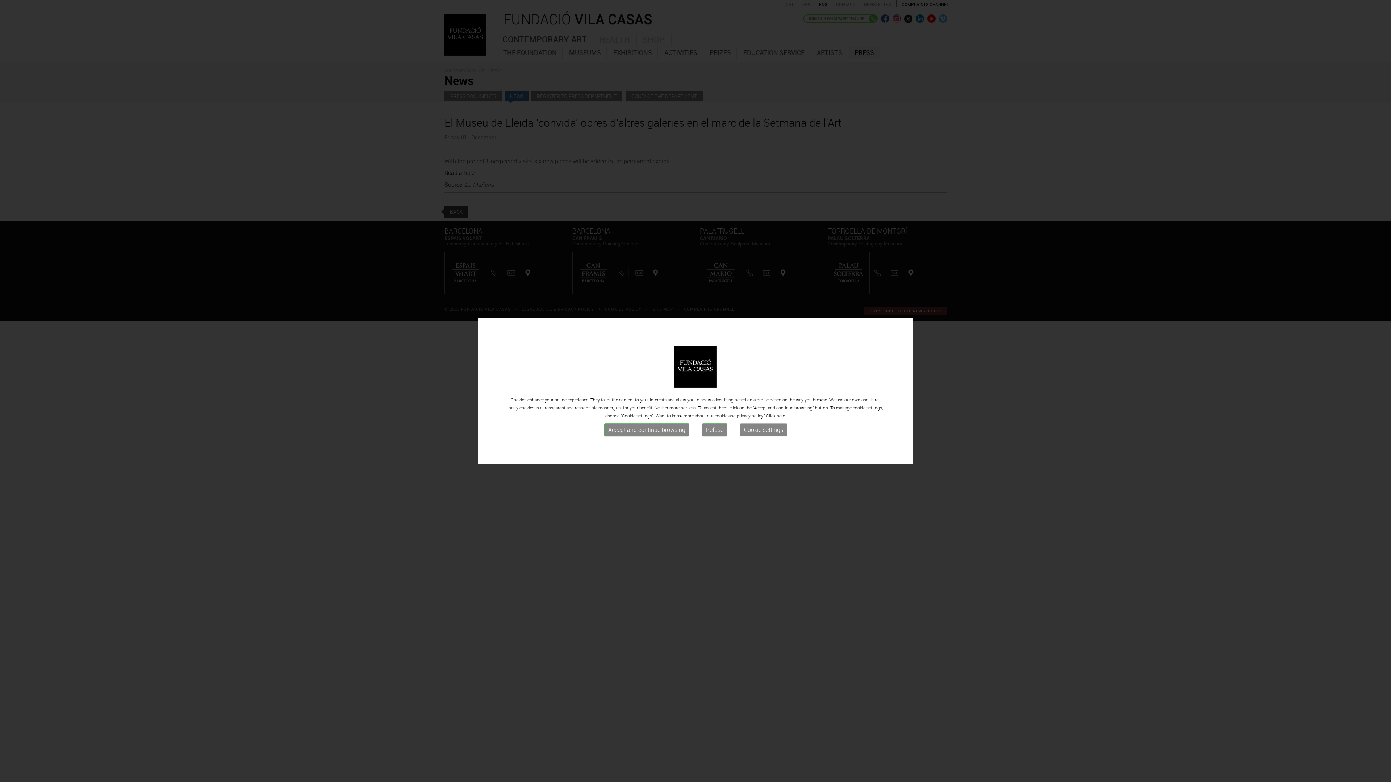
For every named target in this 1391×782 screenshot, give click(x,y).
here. (781, 416)
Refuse (714, 430)
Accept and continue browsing (646, 430)
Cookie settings (763, 430)
